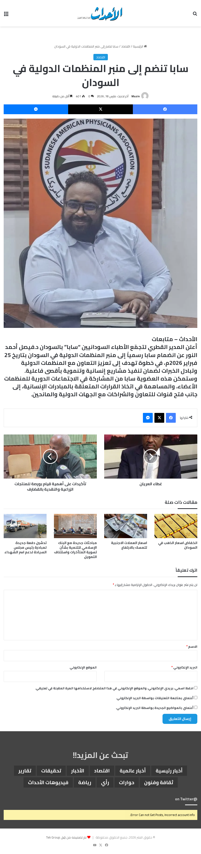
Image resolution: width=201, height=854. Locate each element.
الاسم (191, 646)
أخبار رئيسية (169, 770)
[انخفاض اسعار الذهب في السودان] (175, 526)
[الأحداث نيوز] (100, 13)
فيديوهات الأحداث (48, 782)
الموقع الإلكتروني (83, 667)
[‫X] (100, 109)
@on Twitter (186, 799)
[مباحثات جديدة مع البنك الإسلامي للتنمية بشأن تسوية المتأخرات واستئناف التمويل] (75, 526)
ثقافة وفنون (158, 782)
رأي (105, 782)
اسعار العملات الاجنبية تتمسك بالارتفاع (129, 545)
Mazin (135, 96)
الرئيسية (138, 46)
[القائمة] (6, 15)
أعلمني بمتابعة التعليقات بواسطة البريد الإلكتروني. (154, 698)
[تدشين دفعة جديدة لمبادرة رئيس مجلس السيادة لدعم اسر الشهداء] (25, 526)
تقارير (24, 770)
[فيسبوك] (165, 109)
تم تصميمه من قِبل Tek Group (66, 837)
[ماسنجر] (36, 109)
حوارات (126, 782)
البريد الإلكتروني (184, 667)
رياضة (84, 782)
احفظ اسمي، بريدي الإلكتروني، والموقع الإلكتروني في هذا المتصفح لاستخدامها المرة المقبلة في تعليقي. (114, 688)
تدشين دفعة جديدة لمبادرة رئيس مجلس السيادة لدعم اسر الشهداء (25, 547)
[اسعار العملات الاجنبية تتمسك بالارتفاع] (125, 526)
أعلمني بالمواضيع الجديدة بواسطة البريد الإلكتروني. (154, 708)
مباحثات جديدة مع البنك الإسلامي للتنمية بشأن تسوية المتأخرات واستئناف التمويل (75, 550)
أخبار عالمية (133, 770)
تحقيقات (51, 770)
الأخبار (77, 770)
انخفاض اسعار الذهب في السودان (177, 545)
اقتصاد (125, 46)
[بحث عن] (194, 15)
